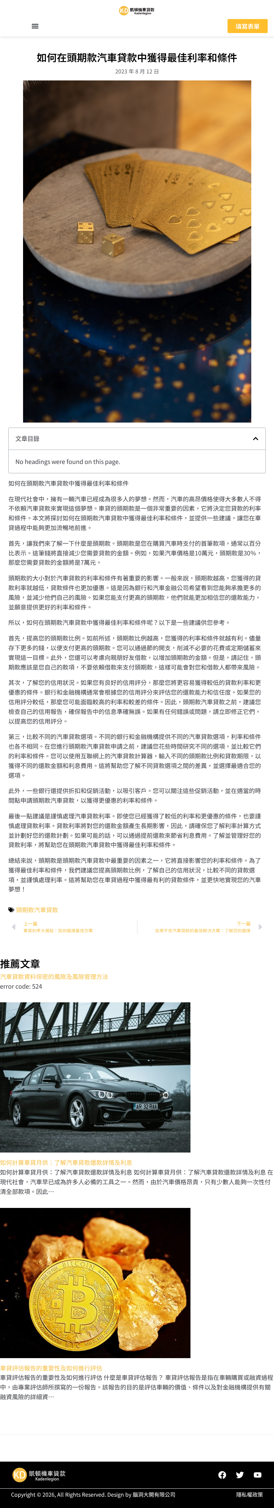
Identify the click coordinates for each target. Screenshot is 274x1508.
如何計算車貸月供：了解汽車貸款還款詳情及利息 (66, 1162)
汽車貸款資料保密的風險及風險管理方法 (54, 976)
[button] (35, 26)
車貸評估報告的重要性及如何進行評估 (51, 1367)
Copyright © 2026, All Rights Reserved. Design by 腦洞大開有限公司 (93, 1494)
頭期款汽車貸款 (37, 909)
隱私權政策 (249, 1494)
